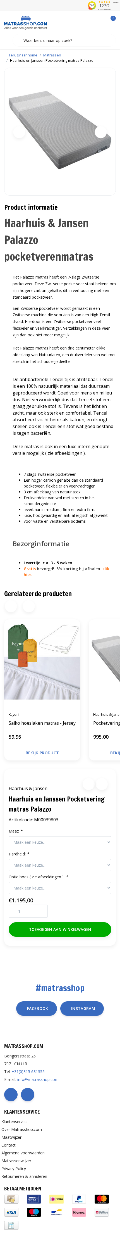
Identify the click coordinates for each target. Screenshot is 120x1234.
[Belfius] (102, 1211)
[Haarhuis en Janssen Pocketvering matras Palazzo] (60, 132)
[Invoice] (11, 1225)
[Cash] (11, 1198)
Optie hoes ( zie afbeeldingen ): (38, 876)
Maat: (15, 831)
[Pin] (34, 1198)
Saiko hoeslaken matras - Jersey (42, 723)
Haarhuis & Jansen (28, 788)
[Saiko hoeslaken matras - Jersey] (42, 663)
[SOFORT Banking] (79, 1211)
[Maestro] (34, 1211)
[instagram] (27, 1094)
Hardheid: (19, 854)
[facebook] (11, 1094)
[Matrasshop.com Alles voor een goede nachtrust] (25, 22)
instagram (83, 1008)
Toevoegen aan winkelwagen (60, 929)
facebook (37, 1008)
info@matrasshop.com (38, 1079)
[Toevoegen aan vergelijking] (102, 784)
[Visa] (11, 1211)
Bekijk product (42, 752)
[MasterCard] (102, 1198)
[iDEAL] (56, 1198)
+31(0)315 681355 (28, 1071)
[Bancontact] (56, 1211)
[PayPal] (79, 1198)
